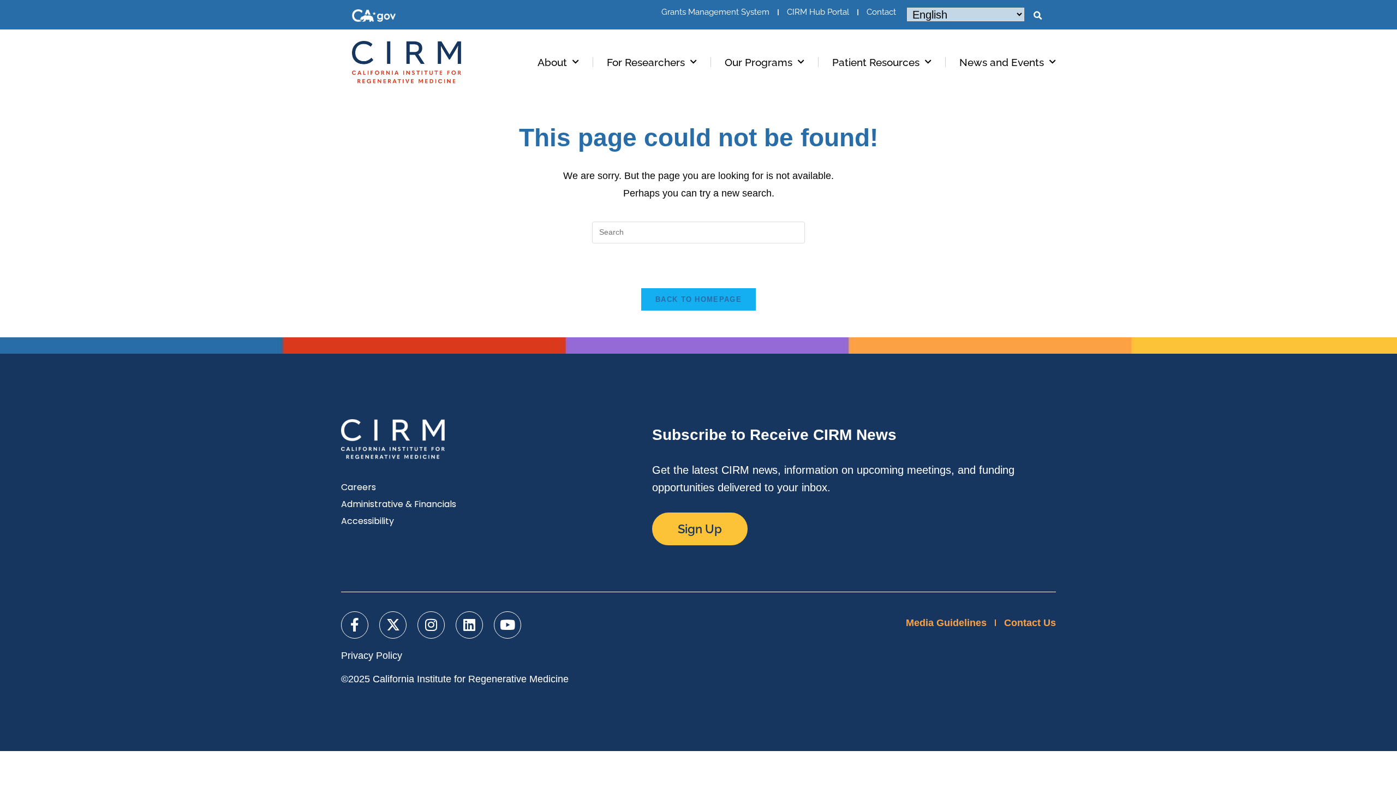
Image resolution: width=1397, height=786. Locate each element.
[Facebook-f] (354, 625)
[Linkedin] (469, 625)
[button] (1037, 15)
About (552, 62)
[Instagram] (431, 625)
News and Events (1001, 62)
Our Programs (758, 62)
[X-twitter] (393, 625)
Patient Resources (876, 62)
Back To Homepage (698, 299)
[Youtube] (507, 625)
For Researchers (646, 62)
